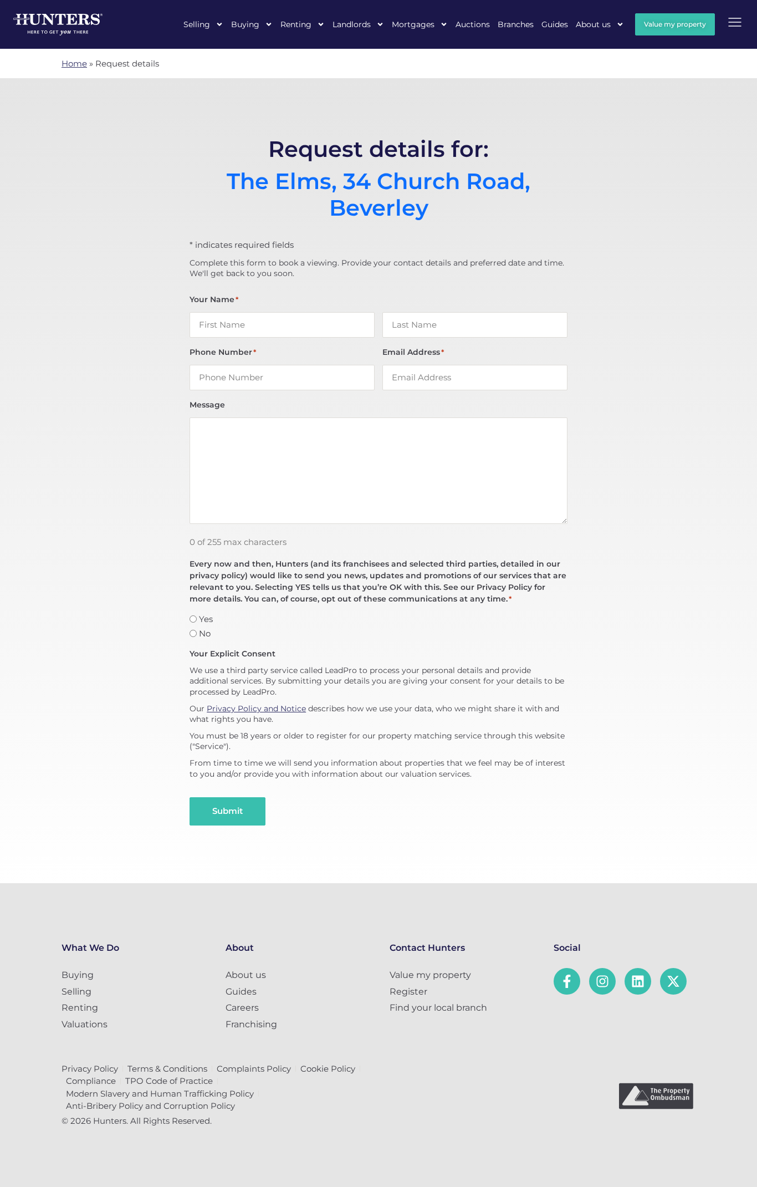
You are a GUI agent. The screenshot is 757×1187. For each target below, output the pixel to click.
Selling (196, 24)
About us (593, 24)
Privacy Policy (90, 1068)
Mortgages (413, 24)
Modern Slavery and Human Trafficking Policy (160, 1093)
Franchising (251, 1024)
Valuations (85, 1024)
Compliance (91, 1081)
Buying (245, 24)
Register (408, 991)
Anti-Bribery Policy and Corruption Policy (150, 1106)
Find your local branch (438, 1007)
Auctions (473, 24)
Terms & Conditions (167, 1068)
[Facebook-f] (567, 981)
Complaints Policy (254, 1068)
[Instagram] (602, 981)
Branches (516, 24)
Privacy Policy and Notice (256, 709)
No (205, 633)
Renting (295, 24)
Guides (554, 24)
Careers (242, 1007)
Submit (227, 811)
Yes (206, 619)
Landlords (352, 24)
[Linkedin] (638, 981)
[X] (673, 981)
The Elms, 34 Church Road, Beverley (378, 194)
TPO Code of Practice (169, 1081)
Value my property (430, 975)
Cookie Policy (327, 1068)
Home (74, 63)
